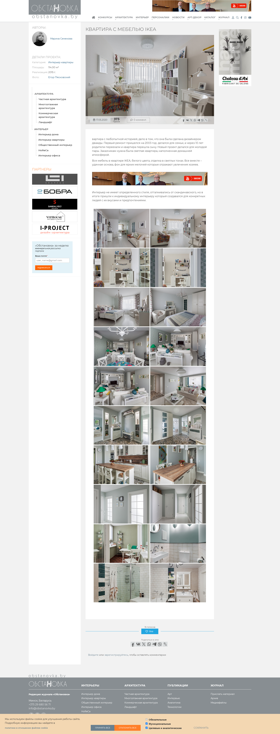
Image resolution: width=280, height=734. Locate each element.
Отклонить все (127, 728)
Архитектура (124, 17)
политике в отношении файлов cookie (26, 728)
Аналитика (174, 702)
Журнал (223, 17)
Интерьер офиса (49, 155)
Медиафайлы (219, 702)
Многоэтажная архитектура (48, 106)
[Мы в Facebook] (242, 17)
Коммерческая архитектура (48, 115)
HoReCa (43, 150)
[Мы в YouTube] (249, 17)
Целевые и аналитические (165, 728)
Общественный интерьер (55, 144)
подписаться (43, 267)
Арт (170, 694)
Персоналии (160, 17)
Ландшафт (45, 122)
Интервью (174, 698)
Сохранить (201, 727)
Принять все (102, 728)
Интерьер (142, 17)
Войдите (93, 654)
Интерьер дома (48, 134)
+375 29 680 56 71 (40, 704)
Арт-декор (194, 17)
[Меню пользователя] (233, 17)
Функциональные (160, 723)
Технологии (174, 707)
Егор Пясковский (59, 77)
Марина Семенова (61, 38)
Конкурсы (105, 17)
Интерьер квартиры (60, 62)
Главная (93, 19)
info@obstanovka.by (42, 708)
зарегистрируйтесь (116, 654)
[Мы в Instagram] (245, 17)
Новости (178, 17)
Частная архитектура (52, 99)
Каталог (210, 17)
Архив (214, 698)
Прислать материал (223, 694)
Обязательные (158, 719)
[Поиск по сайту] (237, 17)
